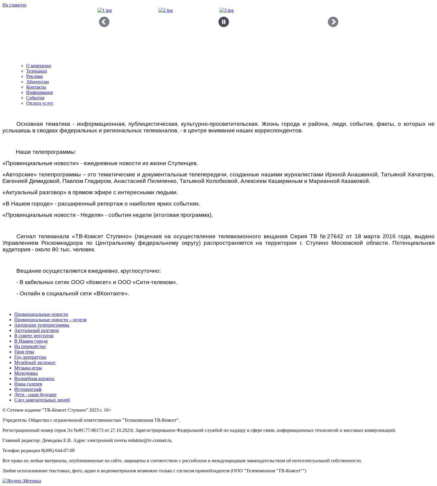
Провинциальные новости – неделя (50, 319)
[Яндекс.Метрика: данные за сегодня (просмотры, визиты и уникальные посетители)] (21, 481)
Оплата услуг (40, 103)
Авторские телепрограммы (41, 324)
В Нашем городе (31, 341)
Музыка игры (28, 367)
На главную (14, 4)
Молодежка (26, 373)
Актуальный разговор (36, 330)
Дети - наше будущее (35, 394)
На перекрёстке (30, 346)
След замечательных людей (42, 399)
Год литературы (30, 357)
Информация (39, 92)
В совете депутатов (34, 335)
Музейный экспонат (35, 362)
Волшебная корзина (34, 378)
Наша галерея (28, 383)
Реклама (34, 76)
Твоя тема (24, 351)
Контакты (36, 87)
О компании (38, 65)
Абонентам (37, 81)
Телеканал (36, 70)
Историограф (27, 389)
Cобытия (35, 97)
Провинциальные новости (41, 314)
